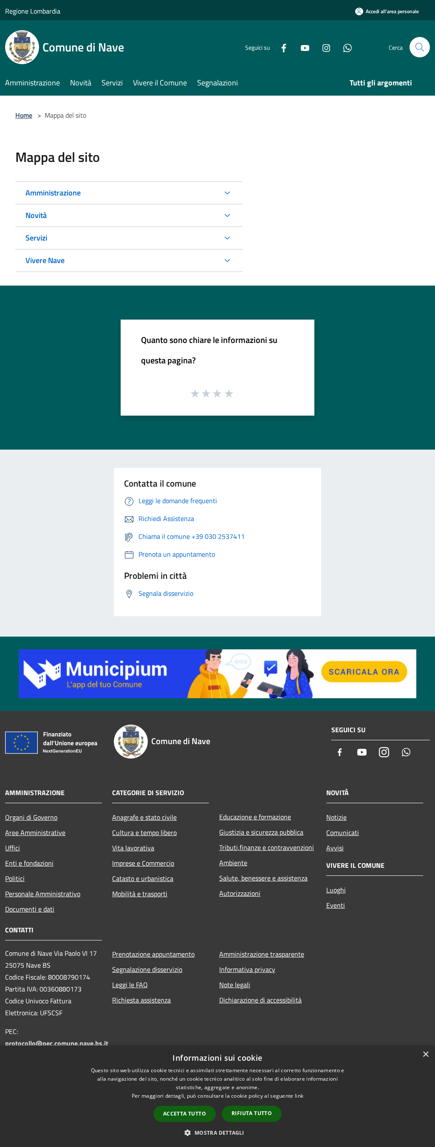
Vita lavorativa (133, 848)
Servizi (36, 238)
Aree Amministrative (35, 832)
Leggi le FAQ (130, 985)
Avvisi (335, 848)
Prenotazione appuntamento (153, 954)
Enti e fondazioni (29, 863)
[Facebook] (280, 47)
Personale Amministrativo (42, 894)
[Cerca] (420, 47)
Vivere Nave (45, 260)
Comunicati (342, 832)
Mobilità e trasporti (139, 894)
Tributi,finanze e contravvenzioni (266, 847)
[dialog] (217, 1096)
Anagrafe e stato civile (144, 817)
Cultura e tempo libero (144, 832)
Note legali (234, 985)
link (299, 1095)
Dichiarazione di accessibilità (260, 1000)
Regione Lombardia (32, 11)
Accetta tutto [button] (184, 1113)
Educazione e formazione (255, 817)
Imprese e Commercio (143, 863)
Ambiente (233, 863)
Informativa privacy (247, 969)
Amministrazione (53, 192)
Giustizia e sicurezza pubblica (261, 832)
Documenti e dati (29, 909)
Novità (36, 215)
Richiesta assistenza (141, 1000)
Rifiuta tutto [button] (252, 1113)
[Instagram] (322, 47)
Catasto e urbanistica (142, 878)
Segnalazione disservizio (147, 969)
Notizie (336, 817)
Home (23, 115)
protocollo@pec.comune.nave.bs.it (56, 1043)
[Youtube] (301, 47)
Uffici (12, 848)
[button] (217, 1132)
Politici (15, 878)
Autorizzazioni (239, 893)
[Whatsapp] (344, 47)
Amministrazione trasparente (261, 954)
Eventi (335, 905)
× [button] (425, 1054)
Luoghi (336, 890)
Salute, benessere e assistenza (263, 878)
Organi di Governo (31, 817)
